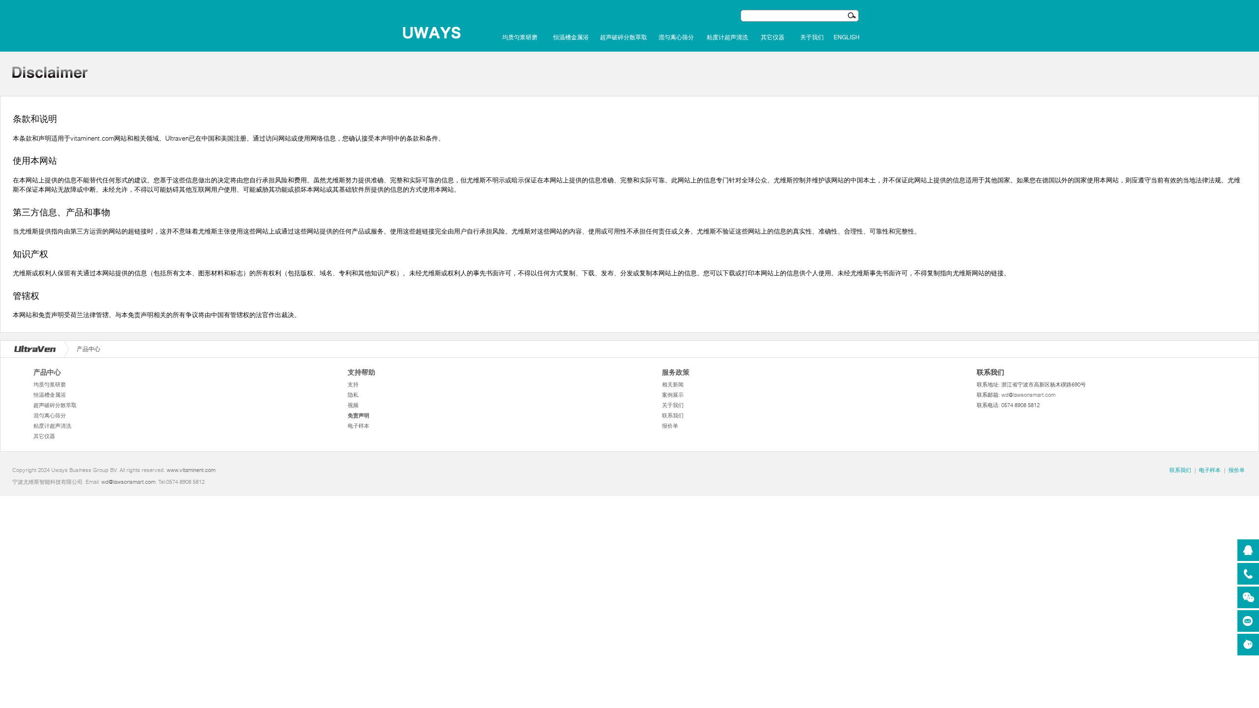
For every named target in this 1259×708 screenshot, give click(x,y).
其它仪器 (772, 37)
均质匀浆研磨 (520, 37)
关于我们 (812, 37)
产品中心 (47, 372)
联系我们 (673, 415)
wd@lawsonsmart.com (1028, 394)
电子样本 (358, 425)
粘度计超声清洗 (727, 37)
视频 (353, 405)
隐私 (353, 394)
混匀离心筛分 (676, 37)
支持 (353, 384)
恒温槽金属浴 (571, 37)
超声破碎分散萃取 (623, 37)
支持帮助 (361, 372)
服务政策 (675, 372)
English (847, 37)
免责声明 (358, 415)
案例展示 (673, 394)
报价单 (670, 425)
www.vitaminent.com (191, 470)
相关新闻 (673, 384)
